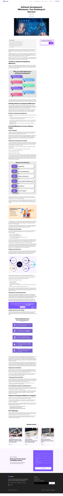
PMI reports (28, 55)
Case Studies (19, 482)
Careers (22, 482)
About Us (9, 482)
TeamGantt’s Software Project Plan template (16, 407)
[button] (31, 1)
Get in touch (57, 1)
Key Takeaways (12, 46)
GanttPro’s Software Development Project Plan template (17, 408)
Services (12, 482)
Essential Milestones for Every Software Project (16, 44)
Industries (42, 1)
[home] (6, 1)
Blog (25, 482)
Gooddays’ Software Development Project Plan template (17, 406)
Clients (15, 482)
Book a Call (22, 307)
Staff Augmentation (37, 1)
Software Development (31, 16)
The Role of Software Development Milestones (16, 41)
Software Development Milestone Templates (16, 45)
